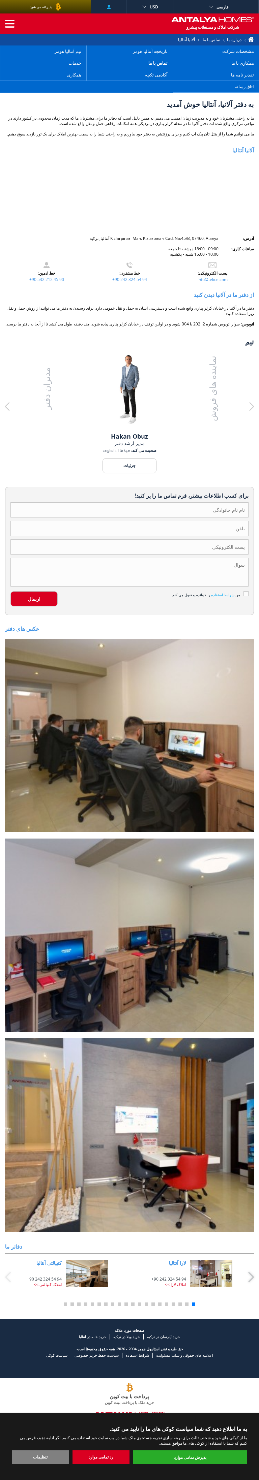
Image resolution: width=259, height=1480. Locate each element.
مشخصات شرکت (238, 51)
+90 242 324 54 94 (129, 279)
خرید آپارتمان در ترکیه (163, 1336)
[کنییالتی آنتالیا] (87, 1273)
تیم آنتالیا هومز (68, 51)
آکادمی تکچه (156, 75)
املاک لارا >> (175, 1284)
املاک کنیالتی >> (48, 1284)
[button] (229, 406)
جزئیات (129, 465)
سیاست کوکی (56, 1355)
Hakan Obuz (129, 436)
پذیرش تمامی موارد (190, 1457)
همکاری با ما (242, 63)
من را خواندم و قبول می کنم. (205, 594)
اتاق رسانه (244, 87)
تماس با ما (211, 39)
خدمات (74, 63)
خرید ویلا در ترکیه (126, 1336)
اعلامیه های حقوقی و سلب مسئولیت (184, 1355)
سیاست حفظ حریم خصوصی (97, 1355)
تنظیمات (40, 1457)
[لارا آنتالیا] (211, 1273)
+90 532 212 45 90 (46, 279)
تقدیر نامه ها (242, 75)
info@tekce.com (213, 279)
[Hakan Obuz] (129, 390)
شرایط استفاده (137, 1355)
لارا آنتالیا (177, 1263)
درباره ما (234, 39)
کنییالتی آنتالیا (49, 1263)
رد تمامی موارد (101, 1457)
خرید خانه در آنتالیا (92, 1336)
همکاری (74, 75)
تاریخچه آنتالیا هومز (150, 51)
